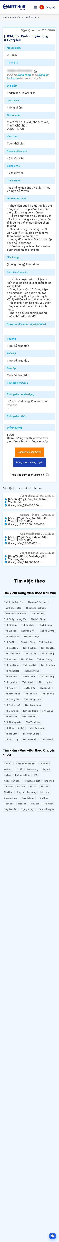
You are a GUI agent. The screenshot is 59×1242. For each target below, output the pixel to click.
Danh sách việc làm (12, 17)
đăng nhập (24, 74)
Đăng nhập (51, 7)
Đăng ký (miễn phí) (14, 1235)
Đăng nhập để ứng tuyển (29, 462)
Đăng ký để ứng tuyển (29, 451)
